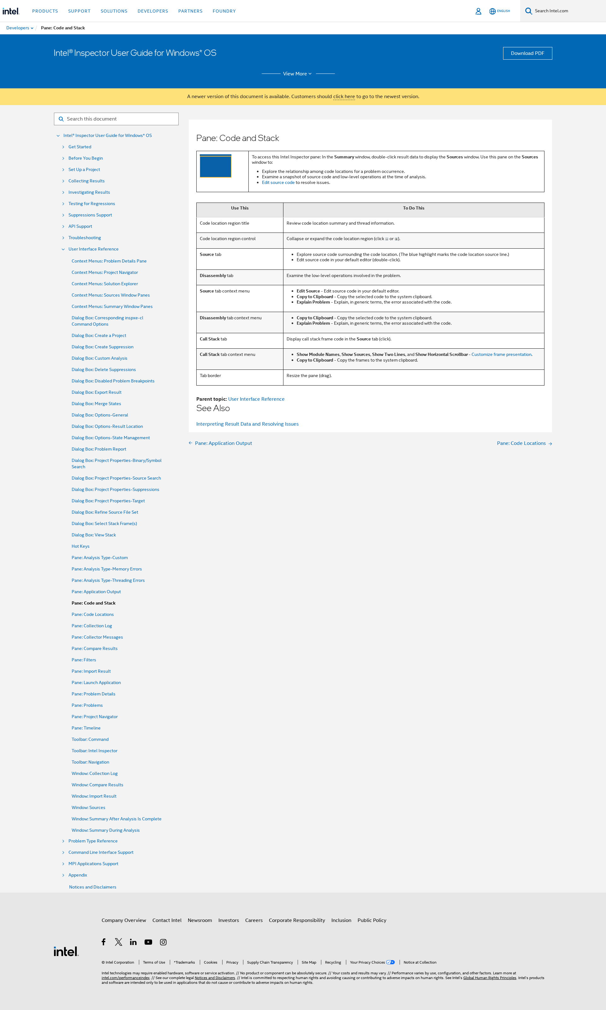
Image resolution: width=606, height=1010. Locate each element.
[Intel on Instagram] (164, 943)
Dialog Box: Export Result (97, 392)
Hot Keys (81, 546)
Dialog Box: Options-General (100, 415)
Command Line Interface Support (101, 852)
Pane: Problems (87, 705)
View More (295, 74)
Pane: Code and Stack (94, 603)
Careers (254, 920)
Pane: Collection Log (92, 626)
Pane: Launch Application (96, 682)
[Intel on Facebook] (104, 943)
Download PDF (527, 53)
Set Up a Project (84, 169)
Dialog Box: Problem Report (99, 449)
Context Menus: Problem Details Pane (109, 261)
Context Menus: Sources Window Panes (111, 295)
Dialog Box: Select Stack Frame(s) (104, 523)
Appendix (77, 875)
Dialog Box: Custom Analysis (100, 358)
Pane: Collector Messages (97, 637)
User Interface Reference (93, 249)
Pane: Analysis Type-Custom (100, 557)
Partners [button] (190, 11)
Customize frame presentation (502, 354)
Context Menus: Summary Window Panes (112, 306)
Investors (228, 920)
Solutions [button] (114, 11)
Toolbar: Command (90, 739)
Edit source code (278, 182)
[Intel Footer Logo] (66, 951)
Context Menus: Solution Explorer (105, 283)
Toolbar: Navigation (90, 762)
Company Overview (124, 920)
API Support (80, 226)
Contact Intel (166, 920)
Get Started (79, 147)
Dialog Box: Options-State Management (111, 437)
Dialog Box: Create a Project (99, 335)
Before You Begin (85, 158)
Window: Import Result (94, 796)
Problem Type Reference (93, 841)
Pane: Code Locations (93, 614)
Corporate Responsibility (297, 920)
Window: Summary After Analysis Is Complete (117, 819)
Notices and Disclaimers (92, 887)
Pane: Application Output (96, 591)
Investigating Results (89, 192)
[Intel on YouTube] (149, 943)
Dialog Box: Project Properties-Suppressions (115, 489)
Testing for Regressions (91, 203)
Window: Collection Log (95, 773)
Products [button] (45, 11)
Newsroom (200, 920)
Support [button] (79, 11)
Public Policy (372, 920)
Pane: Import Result (91, 671)
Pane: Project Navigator (95, 716)
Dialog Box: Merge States (96, 403)
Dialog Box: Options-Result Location (107, 426)
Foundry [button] (224, 11)
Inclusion (341, 920)
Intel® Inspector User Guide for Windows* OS (107, 135)
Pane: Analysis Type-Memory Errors (107, 569)
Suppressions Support (90, 215)
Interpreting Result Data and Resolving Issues (247, 424)
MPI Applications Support (93, 863)
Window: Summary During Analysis (106, 830)
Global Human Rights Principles (489, 977)
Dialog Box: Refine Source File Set (105, 512)
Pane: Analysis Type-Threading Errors (108, 580)
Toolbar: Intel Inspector (94, 750)
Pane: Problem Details (94, 694)
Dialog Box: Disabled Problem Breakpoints (113, 381)
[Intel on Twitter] (119, 943)
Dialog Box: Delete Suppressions (104, 369)
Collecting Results (86, 181)
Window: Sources (88, 807)
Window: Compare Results (97, 785)
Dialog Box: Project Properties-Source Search (116, 478)
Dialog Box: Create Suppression (103, 347)
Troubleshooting (84, 237)
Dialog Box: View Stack (94, 535)
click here (344, 96)
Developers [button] (153, 11)
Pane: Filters (84, 660)
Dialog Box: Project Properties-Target (108, 501)
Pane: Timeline (86, 728)
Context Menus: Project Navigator (105, 272)
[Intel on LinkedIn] (134, 943)
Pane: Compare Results (95, 648)
